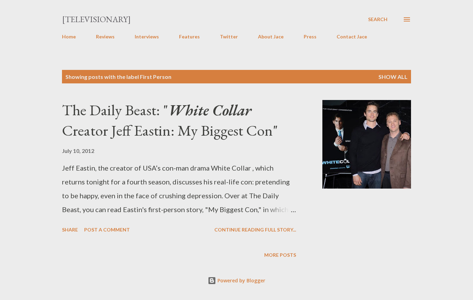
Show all (393, 76)
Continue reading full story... (255, 230)
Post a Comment (107, 230)
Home (69, 36)
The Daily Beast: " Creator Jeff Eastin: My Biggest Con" (170, 120)
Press (310, 36)
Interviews (147, 36)
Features (189, 36)
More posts (280, 255)
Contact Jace (352, 36)
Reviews (105, 36)
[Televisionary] (96, 19)
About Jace (271, 36)
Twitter (229, 36)
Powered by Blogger (240, 280)
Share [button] (70, 230)
